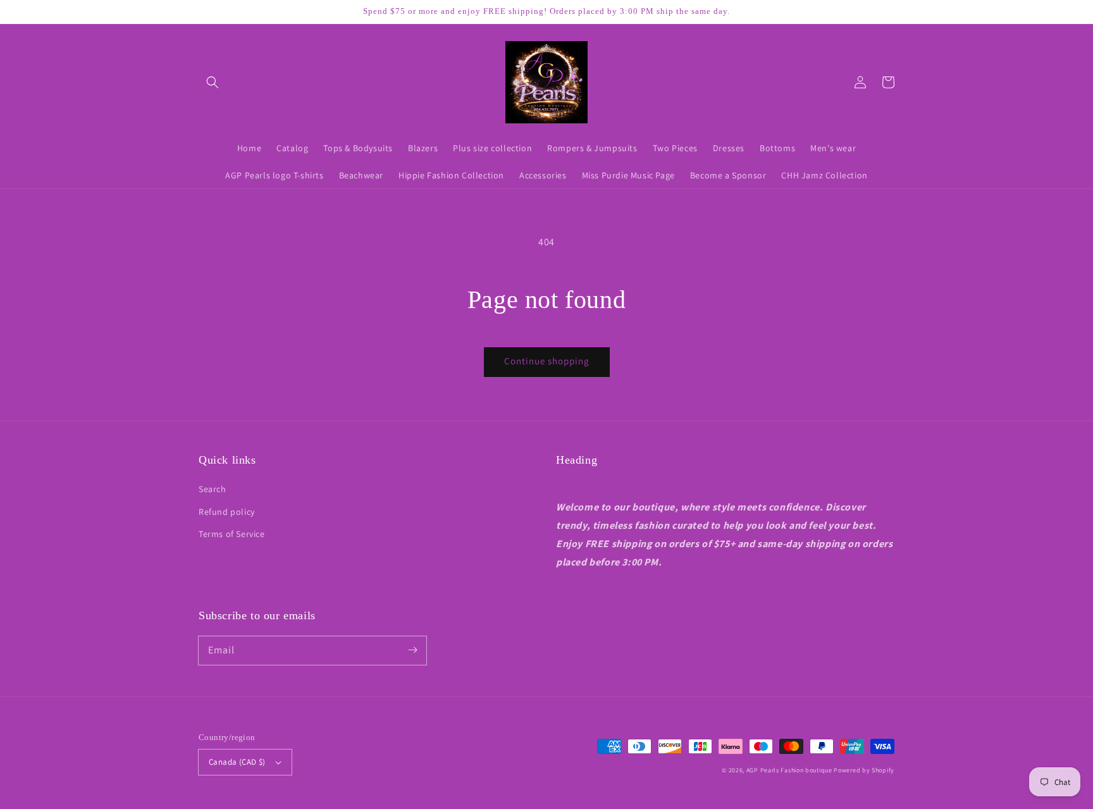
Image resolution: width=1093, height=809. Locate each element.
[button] (212, 82)
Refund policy (227, 511)
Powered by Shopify (864, 770)
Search (212, 489)
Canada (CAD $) (237, 762)
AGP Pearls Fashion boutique (789, 770)
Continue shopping (547, 361)
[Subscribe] (412, 650)
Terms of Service (232, 534)
